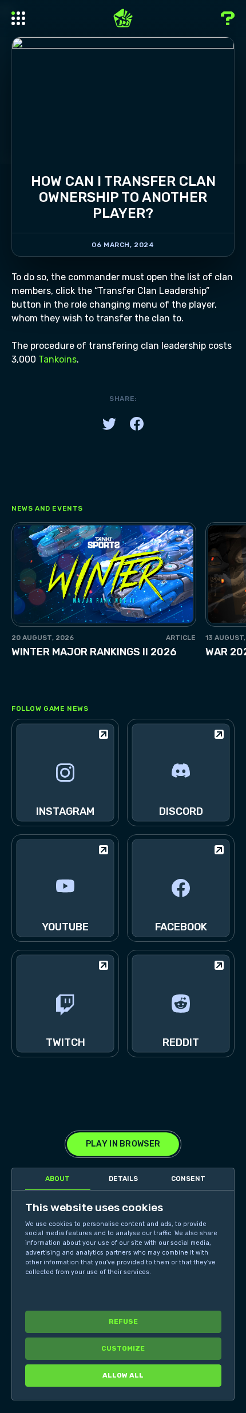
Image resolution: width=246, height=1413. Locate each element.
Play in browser (123, 1144)
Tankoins (57, 359)
